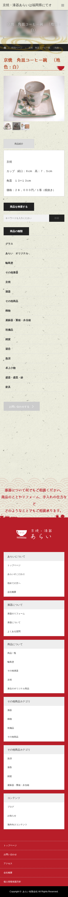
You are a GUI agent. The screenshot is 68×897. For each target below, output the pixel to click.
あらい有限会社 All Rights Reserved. (40, 891)
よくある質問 (13, 631)
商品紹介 (19, 144)
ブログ (10, 806)
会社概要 (11, 592)
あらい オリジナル (16, 253)
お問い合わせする (19, 406)
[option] (34, 98)
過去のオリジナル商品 (18, 688)
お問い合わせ (10, 854)
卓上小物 (10, 367)
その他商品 (11, 301)
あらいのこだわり (16, 574)
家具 (8, 387)
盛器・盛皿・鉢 (14, 377)
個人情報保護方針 (12, 881)
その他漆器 (11, 272)
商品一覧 (11, 653)
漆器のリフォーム (16, 613)
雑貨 (8, 339)
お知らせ (11, 815)
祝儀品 (9, 329)
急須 (8, 358)
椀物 (8, 310)
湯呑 (8, 348)
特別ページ (16, 47)
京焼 (8, 282)
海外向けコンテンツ (17, 824)
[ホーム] (5, 45)
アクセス (8, 863)
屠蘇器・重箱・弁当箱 (18, 320)
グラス (9, 243)
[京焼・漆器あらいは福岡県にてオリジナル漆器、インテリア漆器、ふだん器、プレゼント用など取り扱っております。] (34, 537)
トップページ (13, 565)
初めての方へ (13, 583)
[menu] (63, 5)
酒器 (8, 291)
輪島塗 (9, 262)
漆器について (13, 622)
